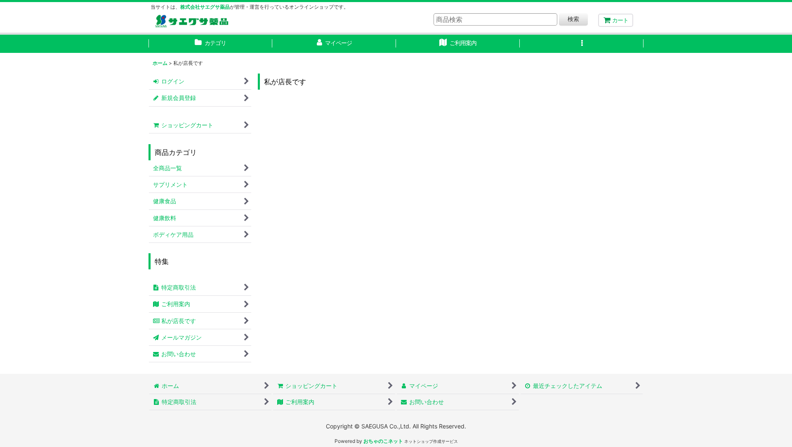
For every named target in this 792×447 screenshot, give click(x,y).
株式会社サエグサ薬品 (205, 7)
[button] (582, 44)
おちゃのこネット (383, 441)
